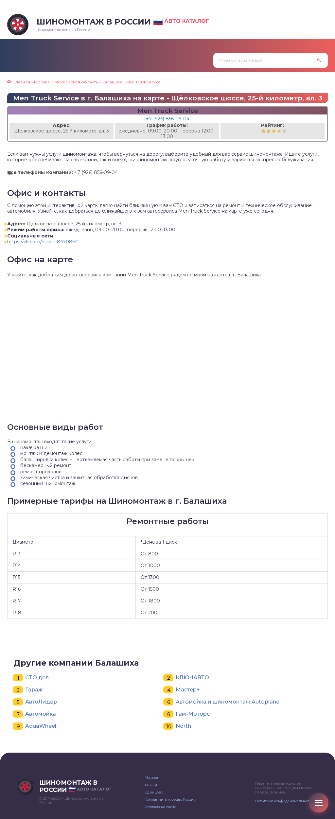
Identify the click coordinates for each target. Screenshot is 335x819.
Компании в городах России (170, 799)
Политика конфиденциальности (284, 801)
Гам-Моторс (193, 714)
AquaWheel (40, 726)
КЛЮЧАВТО (192, 677)
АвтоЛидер (41, 702)
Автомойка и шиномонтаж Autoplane (227, 702)
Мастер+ (188, 690)
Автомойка (40, 714)
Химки (151, 785)
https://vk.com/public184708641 (43, 242)
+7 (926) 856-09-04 (167, 119)
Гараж (34, 690)
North (183, 726)
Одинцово (154, 792)
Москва (151, 777)
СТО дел (37, 677)
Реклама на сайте (160, 807)
